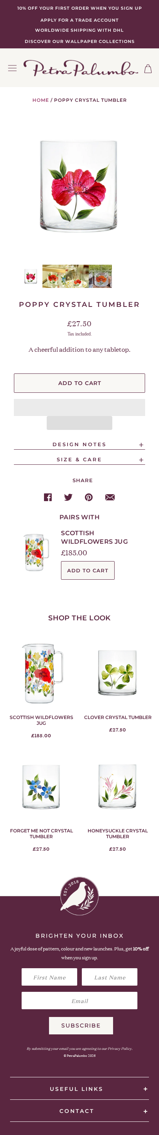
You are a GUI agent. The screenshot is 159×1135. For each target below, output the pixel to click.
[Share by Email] (110, 497)
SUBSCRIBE (81, 1025)
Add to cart (87, 570)
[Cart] (148, 69)
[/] (81, 67)
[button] (79, 407)
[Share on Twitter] (68, 497)
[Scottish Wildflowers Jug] (41, 673)
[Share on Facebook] (48, 497)
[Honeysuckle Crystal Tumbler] (118, 786)
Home (40, 100)
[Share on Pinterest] (89, 497)
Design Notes (79, 444)
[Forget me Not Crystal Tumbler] (41, 786)
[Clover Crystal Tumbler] (118, 673)
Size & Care (79, 459)
